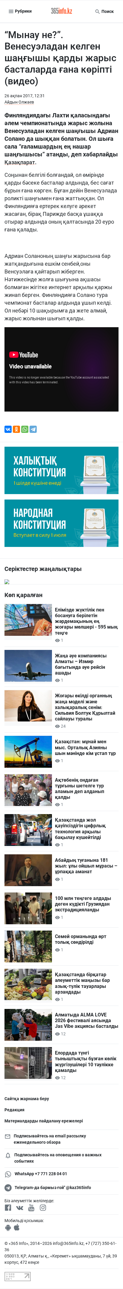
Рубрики (23, 11)
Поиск (107, 11)
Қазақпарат (19, 162)
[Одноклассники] (16, 429)
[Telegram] (33, 429)
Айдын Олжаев (19, 102)
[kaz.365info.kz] (61, 11)
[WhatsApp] (24, 429)
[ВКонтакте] (8, 429)
